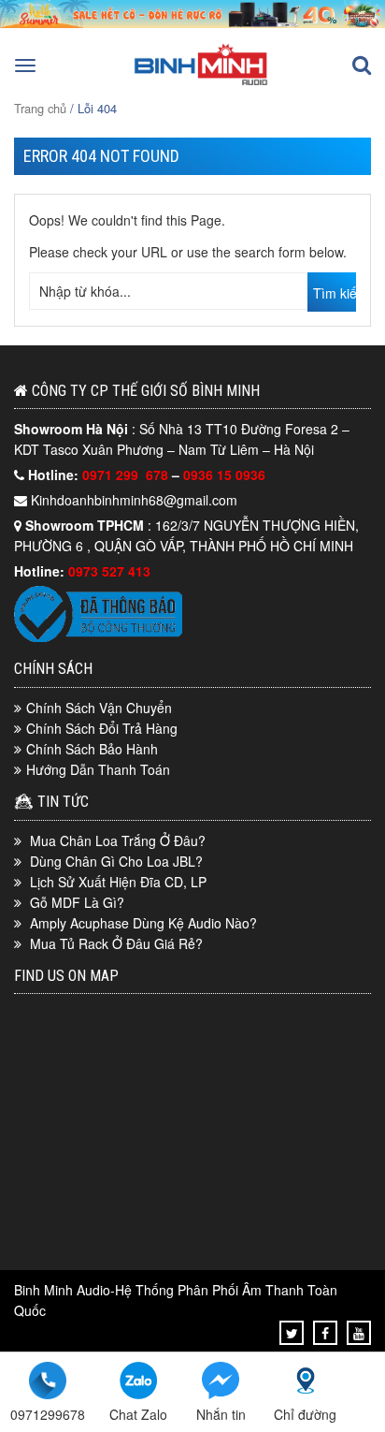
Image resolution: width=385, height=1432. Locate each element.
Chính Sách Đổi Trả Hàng (102, 728)
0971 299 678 (127, 474)
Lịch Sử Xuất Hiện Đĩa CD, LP (118, 881)
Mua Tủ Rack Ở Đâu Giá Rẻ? (116, 943)
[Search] (361, 65)
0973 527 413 (109, 571)
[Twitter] (292, 1332)
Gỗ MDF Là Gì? (77, 902)
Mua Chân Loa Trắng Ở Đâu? (118, 840)
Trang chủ (40, 108)
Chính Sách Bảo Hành (92, 748)
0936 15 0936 (224, 474)
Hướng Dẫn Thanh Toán (98, 769)
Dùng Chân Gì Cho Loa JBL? (116, 861)
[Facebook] (325, 1332)
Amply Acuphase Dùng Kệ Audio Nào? (143, 922)
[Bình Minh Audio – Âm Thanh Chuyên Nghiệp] (201, 83)
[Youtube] (358, 1332)
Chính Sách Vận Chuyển (99, 707)
